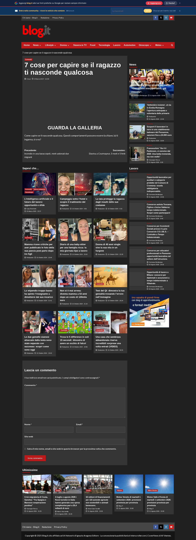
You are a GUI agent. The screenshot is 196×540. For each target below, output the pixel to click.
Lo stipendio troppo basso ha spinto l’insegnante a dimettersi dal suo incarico (38, 293)
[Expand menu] (40, 45)
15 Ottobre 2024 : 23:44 (44, 257)
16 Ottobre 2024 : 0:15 (115, 209)
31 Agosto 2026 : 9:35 (156, 162)
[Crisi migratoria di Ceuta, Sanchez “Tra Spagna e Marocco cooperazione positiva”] (36, 484)
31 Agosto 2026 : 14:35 (156, 197)
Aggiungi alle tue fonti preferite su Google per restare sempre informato (52, 3)
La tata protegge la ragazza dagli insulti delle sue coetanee (110, 202)
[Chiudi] (179, 3)
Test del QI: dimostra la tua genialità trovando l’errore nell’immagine (110, 293)
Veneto (119, 490)
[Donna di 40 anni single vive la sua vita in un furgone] (110, 229)
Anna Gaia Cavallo (94, 508)
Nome (28, 424)
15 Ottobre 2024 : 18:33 (115, 350)
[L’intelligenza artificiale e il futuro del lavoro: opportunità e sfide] (39, 184)
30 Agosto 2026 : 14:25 (156, 289)
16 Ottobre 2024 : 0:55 (79, 209)
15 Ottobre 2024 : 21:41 (44, 300)
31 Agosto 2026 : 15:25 (34, 511)
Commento (30, 385)
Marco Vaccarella (62, 511)
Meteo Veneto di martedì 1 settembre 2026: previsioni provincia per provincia (128, 500)
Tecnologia (104, 45)
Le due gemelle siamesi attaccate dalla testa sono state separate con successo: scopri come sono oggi (37, 343)
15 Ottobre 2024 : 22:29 (115, 254)
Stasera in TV (80, 45)
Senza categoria (39, 189)
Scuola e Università (139, 78)
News (36, 45)
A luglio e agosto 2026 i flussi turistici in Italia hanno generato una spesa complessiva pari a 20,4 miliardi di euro (67, 502)
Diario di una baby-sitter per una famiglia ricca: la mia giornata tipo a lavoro (73, 247)
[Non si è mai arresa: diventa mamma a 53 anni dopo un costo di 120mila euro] (75, 276)
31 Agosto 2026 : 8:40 (156, 218)
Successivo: (107, 152)
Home (27, 45)
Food (92, 45)
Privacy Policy (58, 18)
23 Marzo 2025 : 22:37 (34, 211)
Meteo (158, 45)
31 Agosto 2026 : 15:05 (95, 511)
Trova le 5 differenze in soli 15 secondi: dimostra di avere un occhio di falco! (74, 340)
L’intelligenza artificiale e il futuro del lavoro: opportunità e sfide (38, 202)
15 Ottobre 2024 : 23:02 (79, 254)
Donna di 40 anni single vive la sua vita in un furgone (108, 247)
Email (79, 424)
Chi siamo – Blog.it (30, 18)
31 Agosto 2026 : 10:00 (156, 141)
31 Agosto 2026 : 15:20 (64, 514)
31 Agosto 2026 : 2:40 (156, 243)
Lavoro (116, 45)
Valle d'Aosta (152, 490)
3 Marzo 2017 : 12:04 (41, 79)
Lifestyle (49, 45)
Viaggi (58, 490)
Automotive (129, 45)
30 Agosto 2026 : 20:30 (156, 264)
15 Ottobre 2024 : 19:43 (44, 353)
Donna (63, 45)
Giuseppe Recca (154, 160)
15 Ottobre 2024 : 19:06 (79, 347)
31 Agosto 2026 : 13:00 (157, 95)
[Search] (172, 45)
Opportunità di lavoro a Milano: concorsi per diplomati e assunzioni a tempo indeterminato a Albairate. (158, 277)
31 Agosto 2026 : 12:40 (156, 119)
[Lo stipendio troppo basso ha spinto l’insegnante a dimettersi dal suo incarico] (39, 276)
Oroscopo (144, 45)
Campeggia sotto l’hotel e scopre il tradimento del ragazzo (73, 202)
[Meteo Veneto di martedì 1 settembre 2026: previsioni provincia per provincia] (128, 484)
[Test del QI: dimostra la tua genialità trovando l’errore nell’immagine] (110, 276)
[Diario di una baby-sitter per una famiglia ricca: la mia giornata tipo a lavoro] (75, 229)
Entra (148, 11)
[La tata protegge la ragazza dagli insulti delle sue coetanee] (110, 184)
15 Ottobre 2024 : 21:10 (79, 304)
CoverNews (153, 535)
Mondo (27, 490)
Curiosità (28, 59)
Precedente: (46, 153)
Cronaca (150, 102)
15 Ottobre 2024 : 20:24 (115, 300)
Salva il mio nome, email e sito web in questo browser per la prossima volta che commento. (71, 448)
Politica (149, 145)
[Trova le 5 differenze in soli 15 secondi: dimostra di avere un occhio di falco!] (75, 322)
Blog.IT (121, 506)
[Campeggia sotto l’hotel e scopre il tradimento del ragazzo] (75, 184)
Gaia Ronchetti (31, 209)
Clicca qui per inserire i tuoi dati (164, 11)
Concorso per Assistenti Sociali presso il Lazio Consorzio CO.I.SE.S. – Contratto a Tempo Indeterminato (158, 231)
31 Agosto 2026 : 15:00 (126, 508)
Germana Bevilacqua (140, 95)
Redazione (45, 18)
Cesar (29, 79)
